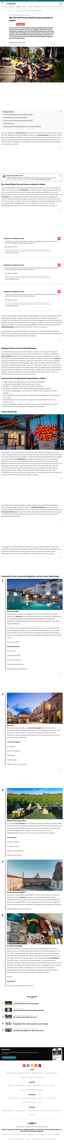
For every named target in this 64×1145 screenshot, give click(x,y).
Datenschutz (41, 1098)
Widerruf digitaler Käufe (38, 1090)
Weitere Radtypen (37, 6)
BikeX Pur (52, 1085)
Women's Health (52, 1139)
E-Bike (24, 6)
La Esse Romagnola (19, 764)
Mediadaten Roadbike (37, 1073)
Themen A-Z (45, 1085)
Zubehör (49, 6)
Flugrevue (43, 1134)
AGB (22, 1098)
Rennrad (18, 6)
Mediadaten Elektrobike (51, 1073)
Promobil (34, 1139)
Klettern (29, 1085)
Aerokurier (6, 1134)
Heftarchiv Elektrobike (33, 1110)
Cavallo (37, 1134)
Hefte (30, 0)
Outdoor (28, 1139)
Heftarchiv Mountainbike (8, 1110)
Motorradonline (20, 1139)
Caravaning (30, 1134)
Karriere (40, 1102)
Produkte (34, 0)
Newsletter (10, 1085)
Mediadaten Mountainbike (23, 1073)
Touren (53, 6)
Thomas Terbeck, (13, 42)
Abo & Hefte (32, 1115)
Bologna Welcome (25, 909)
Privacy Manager (50, 1098)
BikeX (24, 1134)
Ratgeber (58, 6)
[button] (32, 64)
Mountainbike (11, 6)
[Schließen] (60, 175)
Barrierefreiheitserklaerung (29, 1102)
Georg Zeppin (21, 42)
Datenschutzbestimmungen (12, 252)
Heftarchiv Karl (57, 1110)
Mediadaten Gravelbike (27, 1077)
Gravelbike (30, 6)
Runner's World (42, 1139)
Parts (45, 6)
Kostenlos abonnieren (9, 1057)
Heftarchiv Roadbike (21, 1110)
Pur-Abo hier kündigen (25, 1090)
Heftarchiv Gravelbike (46, 1110)
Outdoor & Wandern (20, 1085)
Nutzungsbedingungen (31, 1098)
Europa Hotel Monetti (20, 669)
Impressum (16, 1098)
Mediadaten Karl (39, 1077)
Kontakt (10, 1098)
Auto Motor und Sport (15, 1134)
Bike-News (5, 6)
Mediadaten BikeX (10, 1073)
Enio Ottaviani (17, 855)
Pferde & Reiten (37, 1085)
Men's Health (11, 1139)
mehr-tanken (56, 1134)
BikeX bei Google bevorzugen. (43, 179)
